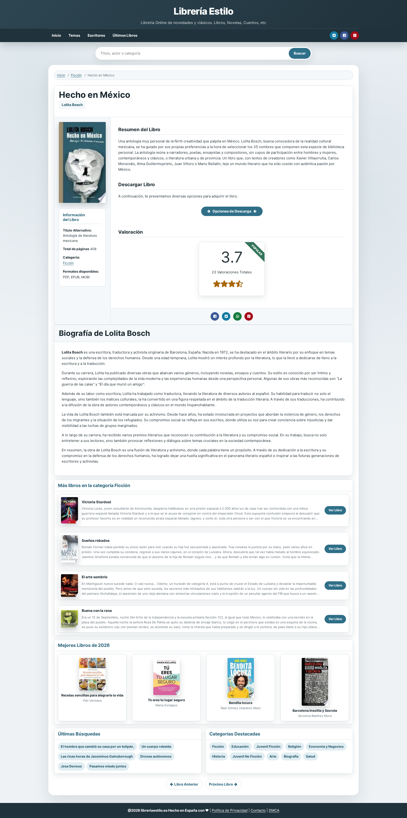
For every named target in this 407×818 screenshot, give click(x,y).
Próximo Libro (221, 784)
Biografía (291, 756)
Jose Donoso (71, 766)
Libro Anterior (186, 784)
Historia (218, 756)
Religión (294, 746)
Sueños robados (96, 540)
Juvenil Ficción (268, 746)
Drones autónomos (155, 756)
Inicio (56, 35)
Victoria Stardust (96, 502)
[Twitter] (334, 35)
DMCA (274, 810)
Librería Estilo (203, 11)
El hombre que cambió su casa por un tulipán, (97, 746)
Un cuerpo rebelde (156, 746)
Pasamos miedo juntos (108, 766)
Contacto (258, 810)
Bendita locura (240, 703)
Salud (310, 756)
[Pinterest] (354, 35)
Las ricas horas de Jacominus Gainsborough (97, 756)
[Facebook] (344, 35)
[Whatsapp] (237, 316)
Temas (74, 35)
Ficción (76, 75)
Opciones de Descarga (231, 211)
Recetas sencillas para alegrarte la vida (92, 695)
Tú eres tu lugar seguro (166, 700)
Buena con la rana (97, 610)
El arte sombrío (94, 577)
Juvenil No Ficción (247, 756)
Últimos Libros (125, 35)
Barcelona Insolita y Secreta (315, 710)
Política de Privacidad (230, 810)
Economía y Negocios (326, 746)
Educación (240, 746)
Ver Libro (335, 510)
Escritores (96, 35)
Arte (272, 756)
